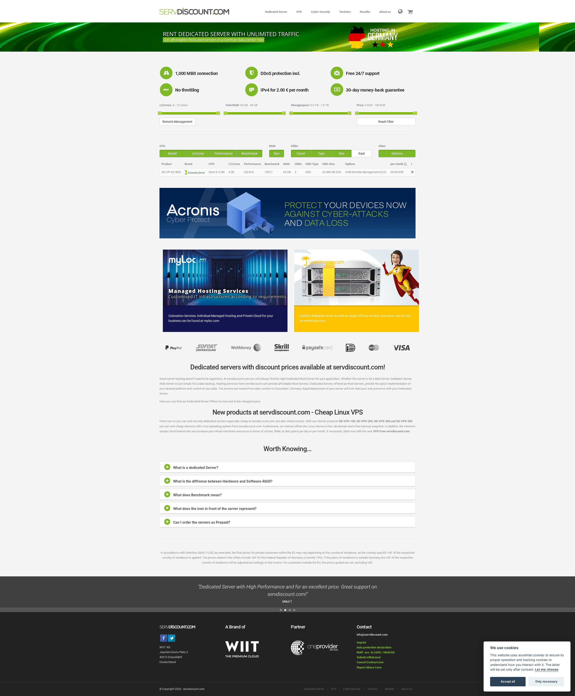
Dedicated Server (276, 11)
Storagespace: (300, 105)
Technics (345, 11)
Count (301, 153)
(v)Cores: (165, 105)
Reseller (365, 11)
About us (385, 11)
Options (396, 153)
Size (276, 153)
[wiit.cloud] (242, 648)
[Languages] (400, 11)
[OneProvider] (314, 648)
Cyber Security (320, 11)
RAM (272, 146)
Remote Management (177, 121)
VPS (299, 11)
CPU (162, 146)
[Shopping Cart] (410, 11)
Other (382, 146)
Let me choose (546, 670)
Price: (360, 105)
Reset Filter (386, 121)
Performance (224, 153)
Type (321, 153)
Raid (361, 153)
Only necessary (546, 681)
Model (172, 153)
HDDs (294, 146)
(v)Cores (198, 153)
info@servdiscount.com (372, 634)
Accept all (508, 681)
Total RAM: (232, 105)
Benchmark (249, 153)
